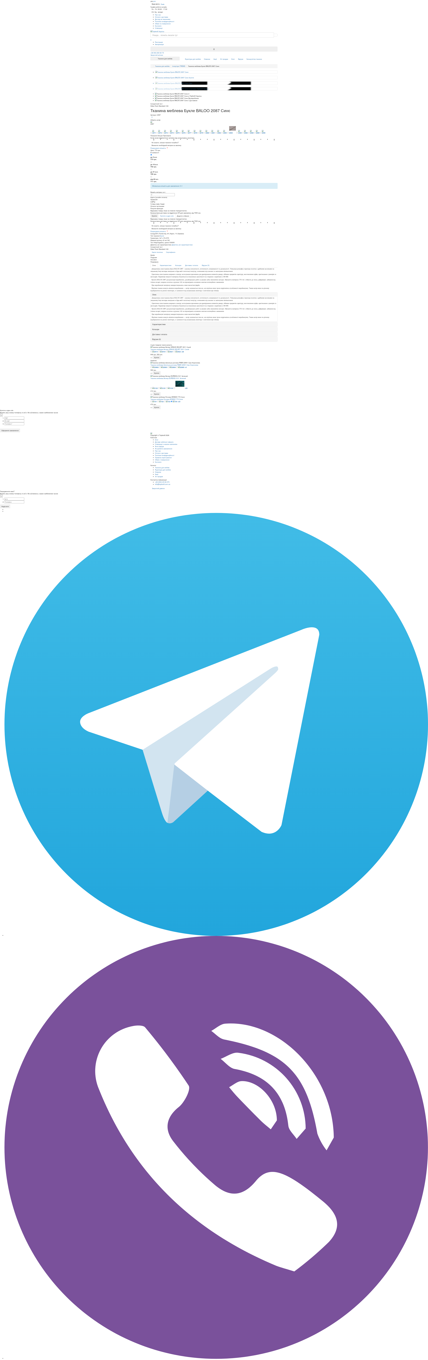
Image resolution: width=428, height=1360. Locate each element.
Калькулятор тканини (254, 59)
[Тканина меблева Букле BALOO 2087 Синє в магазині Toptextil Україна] (216, 88)
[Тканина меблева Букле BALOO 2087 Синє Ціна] (216, 83)
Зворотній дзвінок (158, 488)
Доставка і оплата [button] (159, 334)
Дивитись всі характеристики (182, 245)
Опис (154, 265)
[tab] (214, 295)
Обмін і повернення (162, 460)
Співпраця (159, 28)
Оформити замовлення (10, 430)
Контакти (158, 26)
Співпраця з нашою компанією (166, 444)
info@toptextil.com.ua (162, 484)
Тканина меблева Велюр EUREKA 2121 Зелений (168, 378)
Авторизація (159, 44)
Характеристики (165, 265)
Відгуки (240, 59)
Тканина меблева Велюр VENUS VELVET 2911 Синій (169, 349)
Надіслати (5, 506)
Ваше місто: (156, 4)
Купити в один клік (167, 216)
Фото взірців (159, 446)
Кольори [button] (155, 329)
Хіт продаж (224, 59)
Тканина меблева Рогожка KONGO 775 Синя (166, 399)
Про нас (158, 15)
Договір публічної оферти (164, 442)
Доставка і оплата (191, 265)
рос (154, 1)
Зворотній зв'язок (156, 55)
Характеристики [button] (159, 324)
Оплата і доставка (161, 17)
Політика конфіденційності (164, 21)
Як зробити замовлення (163, 448)
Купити (154, 216)
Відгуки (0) (205, 265)
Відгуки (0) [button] (156, 339)
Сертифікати (170, 252)
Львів (163, 4)
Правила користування (163, 457)
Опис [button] (154, 294)
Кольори (178, 265)
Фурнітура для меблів (193, 59)
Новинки (207, 59)
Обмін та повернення (163, 23)
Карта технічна (157, 252)
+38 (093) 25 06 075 (162, 482)
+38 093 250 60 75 (157, 53)
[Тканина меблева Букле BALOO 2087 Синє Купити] (216, 77)
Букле (162, 236)
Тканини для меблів (162, 467)
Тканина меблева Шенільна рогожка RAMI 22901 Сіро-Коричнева (174, 365)
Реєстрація (159, 42)
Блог (233, 59)
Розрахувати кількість (158, 148)
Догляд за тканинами (162, 19)
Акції (215, 59)
